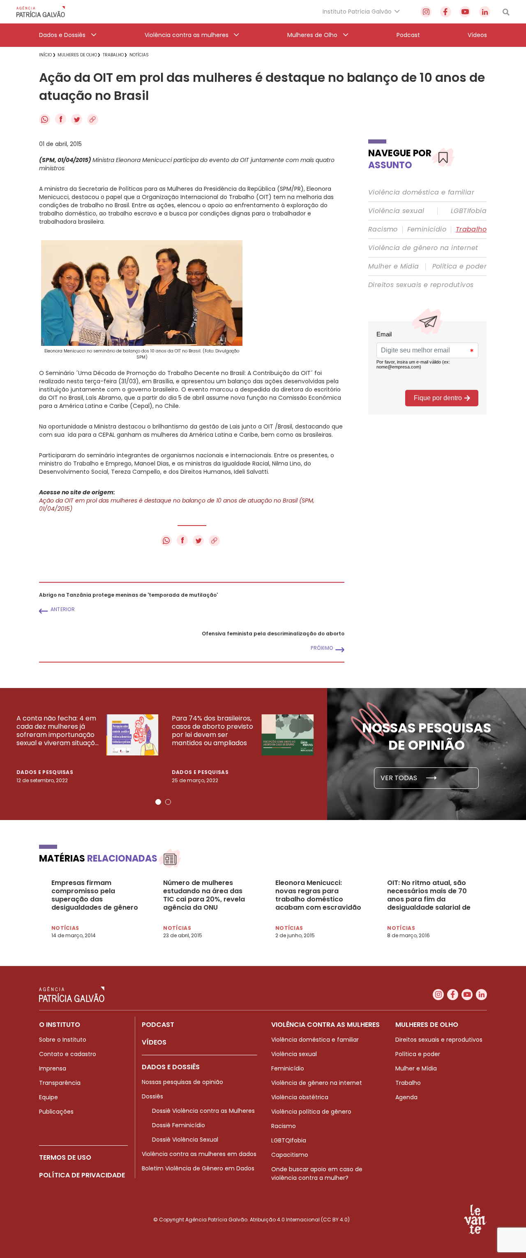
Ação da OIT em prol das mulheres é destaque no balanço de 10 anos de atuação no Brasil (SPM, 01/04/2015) (176, 504)
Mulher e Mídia (393, 266)
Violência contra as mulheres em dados (199, 1154)
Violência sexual (396, 211)
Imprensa (52, 1068)
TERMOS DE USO (65, 1157)
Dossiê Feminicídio (178, 1125)
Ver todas (400, 778)
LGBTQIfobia (288, 1140)
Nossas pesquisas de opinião (182, 1082)
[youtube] (465, 11)
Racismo (383, 229)
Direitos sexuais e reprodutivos (420, 285)
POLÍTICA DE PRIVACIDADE (82, 1175)
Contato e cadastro (67, 1054)
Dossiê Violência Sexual (185, 1139)
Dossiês (152, 1096)
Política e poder (459, 266)
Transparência (60, 1083)
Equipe (48, 1097)
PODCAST (158, 1024)
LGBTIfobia (469, 211)
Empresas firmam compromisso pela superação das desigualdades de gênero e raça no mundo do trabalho (94, 895)
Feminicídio (426, 229)
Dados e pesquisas (44, 772)
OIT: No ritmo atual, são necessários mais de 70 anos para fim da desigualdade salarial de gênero (429, 895)
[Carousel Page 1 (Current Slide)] (158, 802)
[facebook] (445, 11)
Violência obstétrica (299, 1097)
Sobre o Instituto (62, 1040)
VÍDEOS (154, 1042)
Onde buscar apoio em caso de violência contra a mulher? (316, 1173)
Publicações (56, 1111)
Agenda (406, 1097)
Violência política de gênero (311, 1111)
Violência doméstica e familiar (421, 192)
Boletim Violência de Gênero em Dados (198, 1168)
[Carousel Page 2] (168, 802)
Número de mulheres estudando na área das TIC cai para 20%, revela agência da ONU (204, 895)
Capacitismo (289, 1155)
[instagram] (425, 11)
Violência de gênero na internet (423, 248)
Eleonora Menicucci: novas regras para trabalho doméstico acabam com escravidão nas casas (318, 895)
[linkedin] (484, 11)
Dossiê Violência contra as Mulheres (203, 1111)
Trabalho (471, 229)
